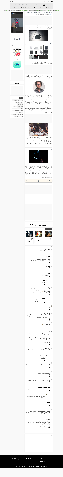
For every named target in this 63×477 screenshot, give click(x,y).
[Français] (45, 10)
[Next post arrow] (25, 224)
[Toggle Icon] (14, 7)
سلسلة (16, 108)
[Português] (19, 10)
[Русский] (17, 10)
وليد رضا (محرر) (46, 14)
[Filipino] (48, 10)
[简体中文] (55, 10)
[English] (50, 10)
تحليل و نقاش (20, 106)
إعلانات (22, 102)
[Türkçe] (12, 10)
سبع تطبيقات (20, 108)
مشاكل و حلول (14, 114)
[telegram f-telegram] (16, 1)
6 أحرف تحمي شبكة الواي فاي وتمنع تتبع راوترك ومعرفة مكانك (30, 240)
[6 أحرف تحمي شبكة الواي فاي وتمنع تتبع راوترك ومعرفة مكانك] (29, 234)
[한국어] (28, 10)
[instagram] (14, 1)
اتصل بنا (21, 7)
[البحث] (18, 7)
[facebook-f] (20, 1)
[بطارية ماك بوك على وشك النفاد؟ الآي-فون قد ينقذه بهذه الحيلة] (48, 234)
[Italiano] (32, 10)
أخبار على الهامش (16, 100)
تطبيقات (15, 106)
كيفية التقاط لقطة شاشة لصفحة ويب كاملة (43, 225)
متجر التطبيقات (20, 114)
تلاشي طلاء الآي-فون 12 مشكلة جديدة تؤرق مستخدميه (32, 225)
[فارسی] (24, 10)
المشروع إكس (28, 105)
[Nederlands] (52, 10)
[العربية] (58, 10)
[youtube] (12, 1)
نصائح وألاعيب (17, 116)
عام (13, 108)
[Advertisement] (38, 20)
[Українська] (9, 10)
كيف (17, 112)
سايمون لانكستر (38, 61)
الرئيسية (47, 7)
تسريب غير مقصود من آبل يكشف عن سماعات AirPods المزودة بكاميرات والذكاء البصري (39, 239)
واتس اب (40, 7)
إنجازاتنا (37, 7)
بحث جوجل (43, 7)
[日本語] (30, 10)
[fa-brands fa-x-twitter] (18, 1)
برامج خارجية (17, 102)
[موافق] (49, 261)
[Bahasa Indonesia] (35, 10)
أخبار (50, 14)
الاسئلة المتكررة (32, 7)
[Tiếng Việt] (5, 10)
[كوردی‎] (26, 10)
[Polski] (22, 10)
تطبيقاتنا (28, 7)
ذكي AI (40, 237)
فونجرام (21, 110)
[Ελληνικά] (40, 10)
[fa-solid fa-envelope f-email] (10, 1)
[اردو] (7, 10)
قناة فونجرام (21, 112)
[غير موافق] (49, 262)
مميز (22, 116)
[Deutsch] (43, 10)
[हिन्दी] (38, 10)
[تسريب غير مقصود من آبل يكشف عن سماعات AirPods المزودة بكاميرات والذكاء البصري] (38, 234)
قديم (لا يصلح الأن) (16, 110)
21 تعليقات (37, 14)
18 (31, 238)
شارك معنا (24, 7)
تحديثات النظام (20, 104)
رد (49, 253)
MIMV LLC (13, 458)
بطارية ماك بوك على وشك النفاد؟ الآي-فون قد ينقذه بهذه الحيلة (48, 240)
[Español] (14, 10)
